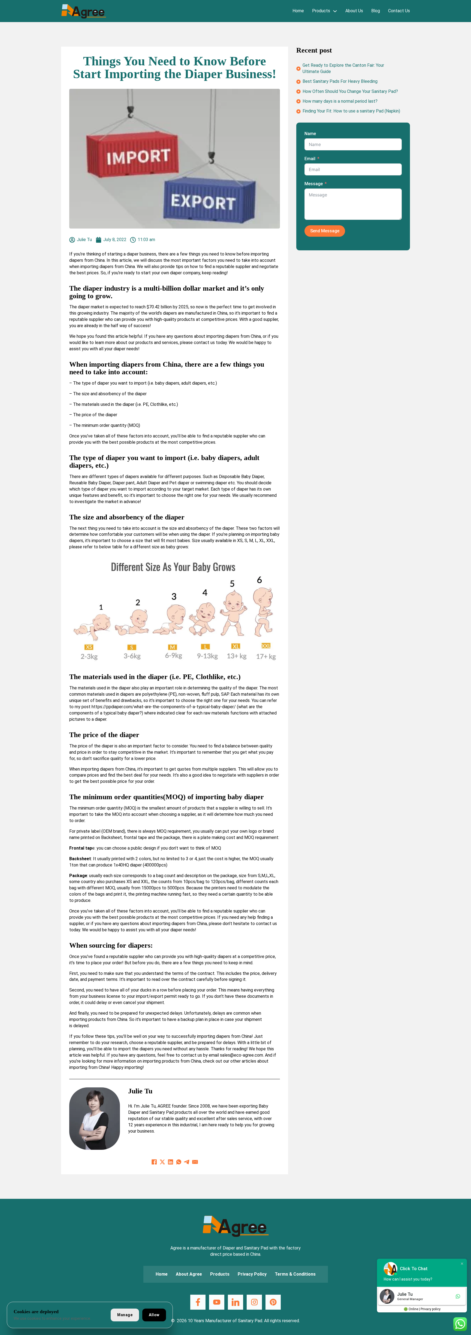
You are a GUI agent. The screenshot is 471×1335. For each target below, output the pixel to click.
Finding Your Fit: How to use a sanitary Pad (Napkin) (351, 111)
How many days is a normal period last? (340, 101)
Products (321, 10)
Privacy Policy (252, 1274)
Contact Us (399, 10)
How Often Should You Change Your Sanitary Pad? (350, 91)
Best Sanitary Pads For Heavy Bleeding (340, 81)
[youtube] (216, 1302)
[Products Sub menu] (335, 11)
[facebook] (197, 1302)
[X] (162, 1162)
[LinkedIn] (171, 1162)
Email (309, 158)
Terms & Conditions (295, 1274)
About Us (354, 10)
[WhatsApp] (179, 1162)
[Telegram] (187, 1162)
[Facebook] (154, 1162)
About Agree (189, 1274)
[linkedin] (235, 1302)
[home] (83, 11)
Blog (375, 10)
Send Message (324, 231)
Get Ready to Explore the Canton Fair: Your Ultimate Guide (343, 68)
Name (310, 133)
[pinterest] (272, 1302)
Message (313, 183)
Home (298, 10)
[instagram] (254, 1302)
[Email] (195, 1162)
